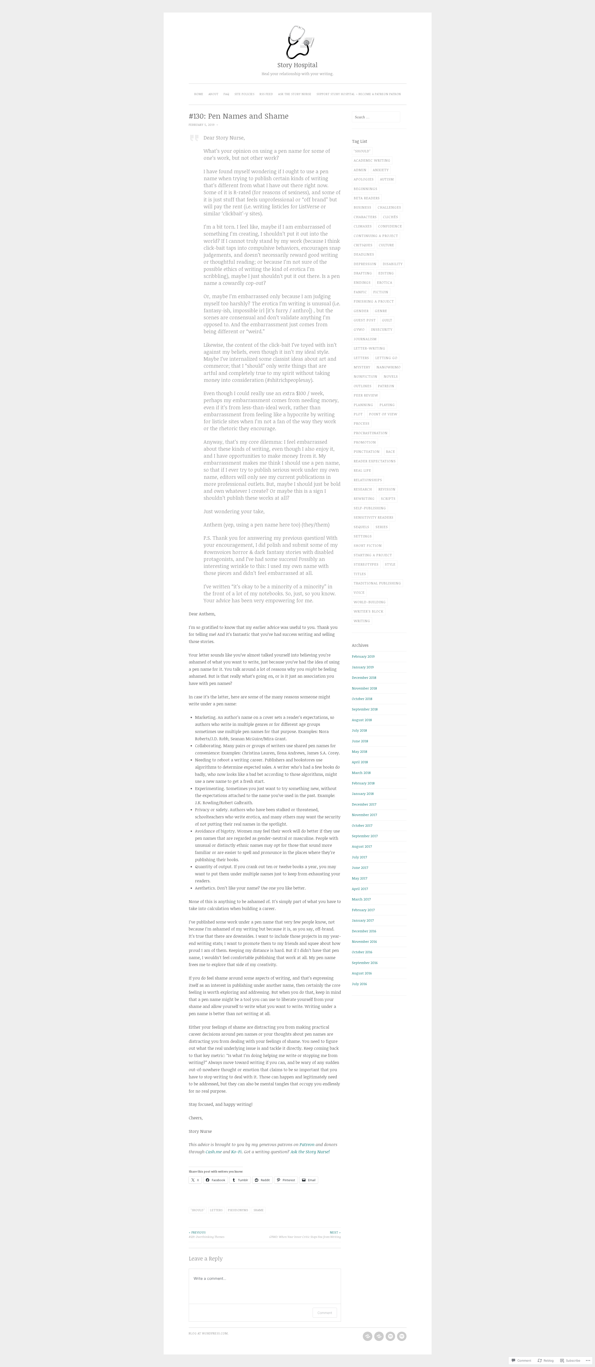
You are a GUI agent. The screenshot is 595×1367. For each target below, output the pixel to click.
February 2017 (363, 909)
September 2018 (365, 709)
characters (365, 216)
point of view (383, 414)
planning (363, 404)
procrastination (371, 432)
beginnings (365, 188)
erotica (384, 282)
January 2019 (363, 667)
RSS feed (266, 94)
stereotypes (366, 564)
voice (359, 592)
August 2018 (362, 719)
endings (362, 282)
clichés (390, 216)
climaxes (363, 226)
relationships (368, 479)
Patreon (307, 1144)
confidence (390, 226)
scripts (388, 498)
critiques (363, 245)
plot (358, 414)
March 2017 (361, 899)
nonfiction (365, 376)
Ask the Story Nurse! (310, 1151)
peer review (366, 395)
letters (216, 1210)
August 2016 (362, 973)
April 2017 (360, 888)
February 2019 (363, 656)
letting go (386, 357)
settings (363, 536)
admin (360, 169)
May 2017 (359, 878)
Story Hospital (297, 64)
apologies (364, 179)
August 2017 (362, 846)
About (213, 94)
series (382, 526)
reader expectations (375, 461)
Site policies (245, 94)
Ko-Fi (236, 1151)
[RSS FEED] (390, 1336)
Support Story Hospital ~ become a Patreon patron (359, 94)
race (390, 451)
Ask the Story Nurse (294, 94)
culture (386, 245)
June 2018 (360, 741)
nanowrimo (389, 367)
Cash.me (214, 1151)
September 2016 (365, 962)
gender (361, 310)
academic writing (372, 160)
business (362, 207)
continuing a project (376, 235)
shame (259, 1210)
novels (391, 376)
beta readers (367, 198)
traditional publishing (377, 583)
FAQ (226, 94)
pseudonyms (238, 1210)
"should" (198, 1210)
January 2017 (363, 920)
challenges (389, 207)
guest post (365, 320)
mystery (362, 367)
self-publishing (370, 508)
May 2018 (359, 751)
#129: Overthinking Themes (206, 1234)
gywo (359, 329)
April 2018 (360, 762)
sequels (361, 526)
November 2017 (364, 814)
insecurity (381, 329)
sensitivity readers (373, 517)
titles (360, 573)
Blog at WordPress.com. (209, 1333)
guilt (387, 320)
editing (386, 273)
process (362, 423)
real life (362, 470)
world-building (370, 602)
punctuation (367, 451)
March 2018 (361, 772)
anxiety (381, 169)
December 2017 (364, 804)
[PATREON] (367, 1336)
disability (393, 263)
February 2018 (363, 783)
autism (387, 179)
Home (198, 94)
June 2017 (360, 867)
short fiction (368, 545)
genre (381, 310)
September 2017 (365, 836)
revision (387, 489)
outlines (363, 385)
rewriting (364, 498)
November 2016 (364, 941)
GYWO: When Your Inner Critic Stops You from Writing (305, 1234)
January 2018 (363, 793)
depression (365, 263)
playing (387, 404)
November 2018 (364, 688)
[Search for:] (376, 117)
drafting (363, 273)
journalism (365, 339)
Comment (324, 1313)
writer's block (368, 611)
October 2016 (362, 952)
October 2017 (362, 825)
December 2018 (364, 677)
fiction (380, 292)
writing (362, 620)
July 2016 (359, 983)
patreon (386, 385)
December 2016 (364, 931)
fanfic (360, 292)
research (363, 489)
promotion (365, 442)
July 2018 (359, 730)
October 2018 (362, 698)
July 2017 (359, 857)
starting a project (373, 555)
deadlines (364, 254)
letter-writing (369, 348)
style (390, 564)
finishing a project (374, 301)
